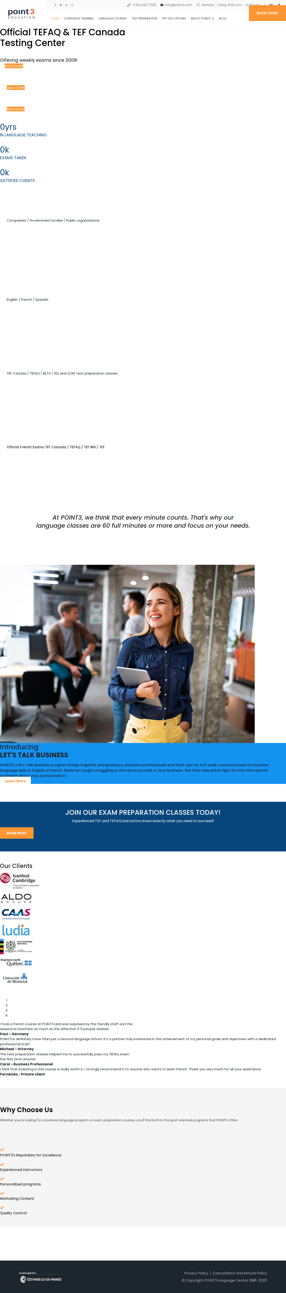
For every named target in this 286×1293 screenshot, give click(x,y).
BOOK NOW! (267, 13)
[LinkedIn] (66, 5)
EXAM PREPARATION (28, 359)
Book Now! (17, 833)
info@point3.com (178, 5)
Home (55, 18)
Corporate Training (79, 18)
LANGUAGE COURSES (25, 285)
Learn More (15, 781)
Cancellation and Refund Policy (240, 1273)
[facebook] (55, 5)
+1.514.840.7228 (144, 5)
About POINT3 (201, 18)
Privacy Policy (196, 1273)
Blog (222, 18)
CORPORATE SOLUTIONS (39, 208)
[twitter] (60, 5)
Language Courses (113, 18)
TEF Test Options (174, 18)
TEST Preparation (144, 18)
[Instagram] (72, 5)
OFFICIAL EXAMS (22, 432)
